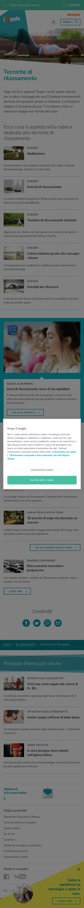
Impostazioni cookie (42, 469)
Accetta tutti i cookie (42, 480)
